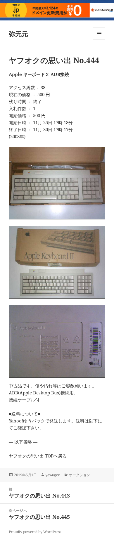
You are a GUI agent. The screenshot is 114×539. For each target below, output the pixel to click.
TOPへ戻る (56, 456)
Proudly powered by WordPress (35, 531)
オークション (79, 474)
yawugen (53, 474)
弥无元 (18, 33)
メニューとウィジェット (99, 39)
